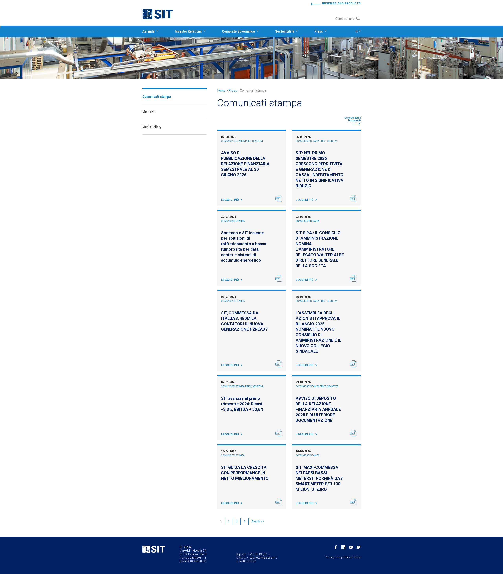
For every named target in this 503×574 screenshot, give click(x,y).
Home (221, 90)
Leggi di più (230, 200)
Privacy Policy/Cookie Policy (343, 557)
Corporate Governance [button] (239, 31)
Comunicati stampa (233, 221)
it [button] (356, 31)
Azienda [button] (148, 31)
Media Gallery (151, 127)
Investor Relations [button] (189, 31)
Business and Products (341, 3)
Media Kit (148, 112)
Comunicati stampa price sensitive (242, 141)
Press (233, 90)
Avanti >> (258, 521)
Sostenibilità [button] (285, 31)
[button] (348, 19)
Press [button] (319, 31)
